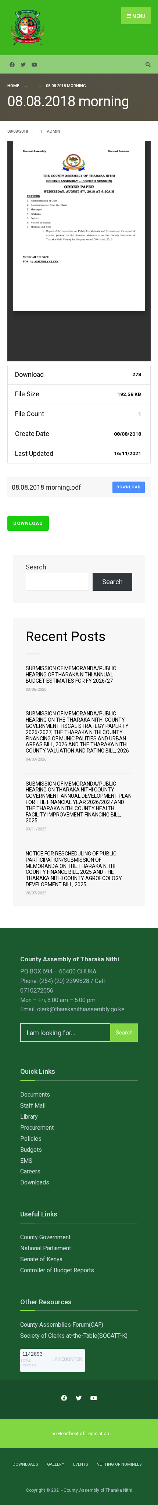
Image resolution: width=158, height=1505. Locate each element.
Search (36, 567)
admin (53, 131)
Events (80, 1464)
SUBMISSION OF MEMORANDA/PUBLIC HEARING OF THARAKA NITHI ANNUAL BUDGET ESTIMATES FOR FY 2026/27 (71, 674)
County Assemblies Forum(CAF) (61, 1324)
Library (29, 1116)
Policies (31, 1138)
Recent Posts (65, 636)
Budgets (31, 1149)
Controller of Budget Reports (57, 1270)
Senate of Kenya (41, 1259)
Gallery (55, 1464)
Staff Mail (33, 1105)
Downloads (34, 1182)
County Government (45, 1237)
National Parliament (45, 1248)
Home (13, 85)
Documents (35, 1094)
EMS (26, 1160)
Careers (30, 1171)
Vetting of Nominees (119, 1464)
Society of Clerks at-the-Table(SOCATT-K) (74, 1335)
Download (128, 487)
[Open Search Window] (146, 64)
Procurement (37, 1127)
